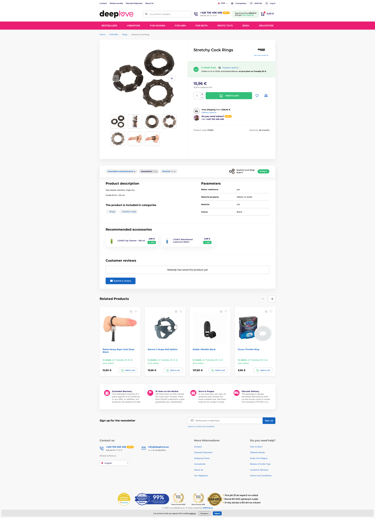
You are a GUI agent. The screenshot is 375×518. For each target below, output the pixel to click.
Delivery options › (209, 112)
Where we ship (116, 3)
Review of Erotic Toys (260, 464)
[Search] (146, 14)
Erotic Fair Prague (258, 458)
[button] (171, 78)
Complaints (199, 464)
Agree (217, 513)
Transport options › (230, 68)
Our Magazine (201, 475)
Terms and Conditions (261, 475)
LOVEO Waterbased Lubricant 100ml (183, 240)
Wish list (258, 3)
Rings (124, 34)
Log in (272, 3)
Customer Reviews (259, 470)
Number (197, 95)
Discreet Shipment (134, 3)
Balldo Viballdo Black (204, 349)
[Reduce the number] (202, 97)
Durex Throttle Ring (248, 349)
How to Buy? (256, 446)
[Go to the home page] (116, 14)
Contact (103, 3)
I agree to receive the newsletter (201, 426)
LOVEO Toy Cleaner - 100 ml (131, 240)
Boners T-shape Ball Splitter (163, 349)
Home (102, 34)
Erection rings (129, 211)
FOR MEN (113, 34)
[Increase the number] (202, 94)
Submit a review (122, 281)
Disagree (204, 513)
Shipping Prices (201, 458)
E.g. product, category (160, 14)
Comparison (240, 3)
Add (152, 242)
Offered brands (257, 452)
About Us (149, 3)
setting (193, 513)
